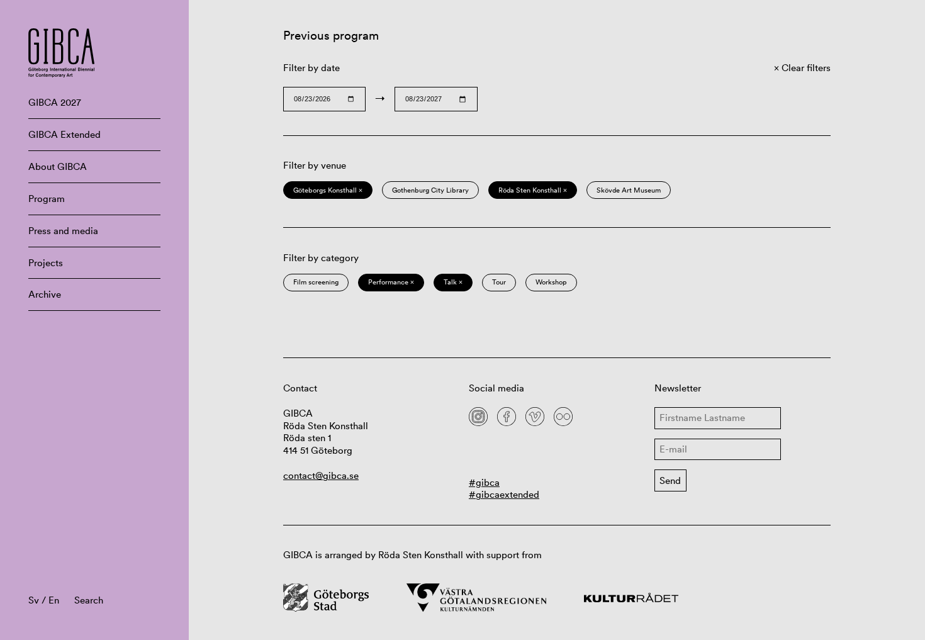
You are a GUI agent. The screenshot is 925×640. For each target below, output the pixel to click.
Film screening (316, 282)
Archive (44, 294)
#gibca (484, 482)
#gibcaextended (504, 494)
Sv (33, 600)
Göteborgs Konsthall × (327, 190)
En (53, 600)
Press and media (63, 231)
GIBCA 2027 (54, 102)
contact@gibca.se (321, 475)
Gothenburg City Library (430, 190)
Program (46, 199)
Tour (499, 282)
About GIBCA (57, 166)
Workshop (551, 282)
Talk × (453, 282)
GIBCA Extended (64, 134)
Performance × (391, 282)
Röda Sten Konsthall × (532, 190)
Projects (45, 263)
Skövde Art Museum (629, 190)
